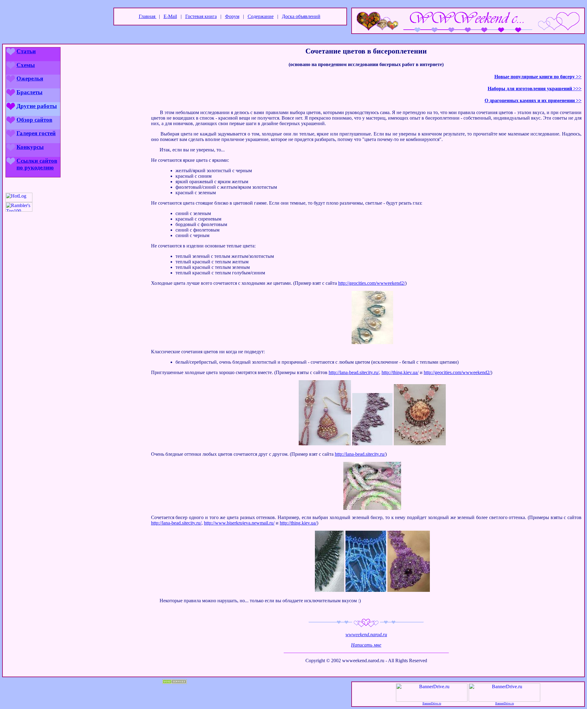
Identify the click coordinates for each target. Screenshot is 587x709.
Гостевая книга (201, 16)
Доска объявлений (301, 16)
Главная (148, 16)
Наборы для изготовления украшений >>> (534, 88)
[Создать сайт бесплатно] (174, 682)
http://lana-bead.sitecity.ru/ (354, 372)
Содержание (261, 16)
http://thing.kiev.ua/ (400, 372)
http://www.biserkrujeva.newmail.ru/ (239, 522)
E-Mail (170, 16)
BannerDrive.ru (432, 703)
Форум (232, 16)
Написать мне (366, 645)
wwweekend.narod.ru (366, 634)
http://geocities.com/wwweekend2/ (371, 283)
